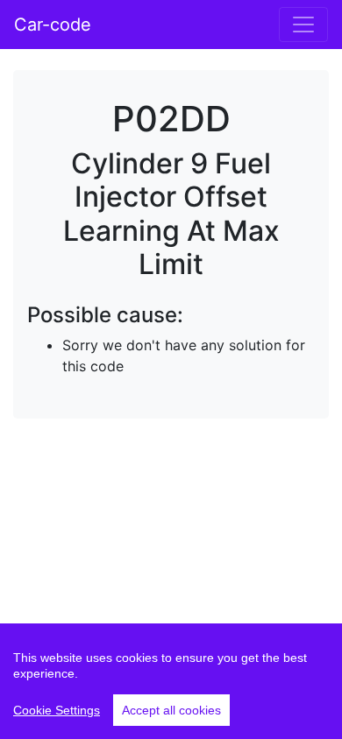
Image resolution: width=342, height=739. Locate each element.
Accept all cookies (171, 710)
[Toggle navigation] (303, 24)
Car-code (52, 24)
